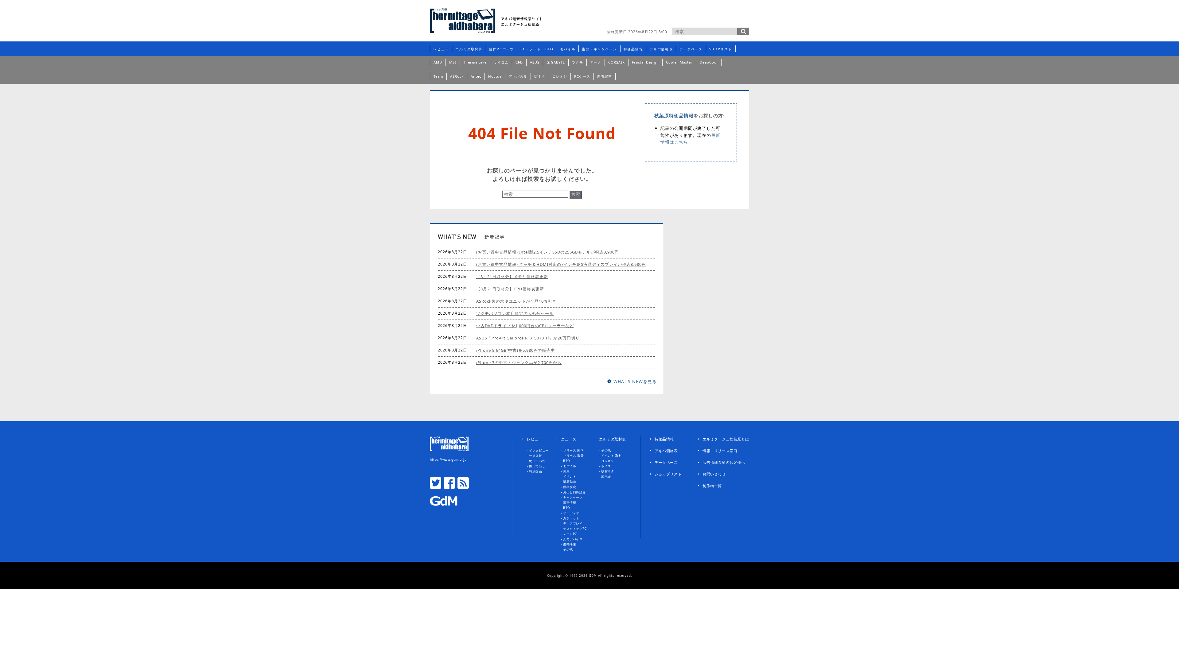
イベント (569, 476)
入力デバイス (573, 539)
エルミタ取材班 (469, 49)
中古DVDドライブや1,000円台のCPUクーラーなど (525, 325)
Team (438, 76)
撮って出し (537, 466)
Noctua (495, 76)
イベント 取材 (611, 455)
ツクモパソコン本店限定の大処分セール (515, 313)
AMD (438, 62)
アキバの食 (518, 76)
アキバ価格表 (661, 49)
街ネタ (539, 76)
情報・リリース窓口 (719, 450)
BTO (566, 461)
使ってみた (537, 461)
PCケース (582, 76)
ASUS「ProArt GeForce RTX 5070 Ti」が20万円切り (528, 338)
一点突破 (535, 455)
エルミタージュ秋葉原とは (725, 439)
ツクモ (577, 62)
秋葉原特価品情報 (674, 115)
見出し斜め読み (574, 492)
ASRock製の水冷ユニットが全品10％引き (516, 301)
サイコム (501, 62)
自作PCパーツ (501, 49)
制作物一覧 (712, 485)
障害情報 (569, 502)
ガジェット (571, 518)
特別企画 (535, 471)
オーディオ (571, 513)
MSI (452, 62)
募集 (566, 471)
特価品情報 (633, 49)
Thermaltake (475, 62)
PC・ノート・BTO (537, 49)
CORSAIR (616, 62)
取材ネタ (607, 471)
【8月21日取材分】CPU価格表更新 (510, 289)
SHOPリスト (720, 49)
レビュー (441, 49)
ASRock (457, 76)
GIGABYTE (556, 62)
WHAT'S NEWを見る (635, 381)
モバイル (568, 49)
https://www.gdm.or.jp (448, 459)
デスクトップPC (575, 528)
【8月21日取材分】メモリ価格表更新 (512, 276)
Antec (476, 76)
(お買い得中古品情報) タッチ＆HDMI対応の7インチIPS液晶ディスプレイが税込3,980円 (561, 264)
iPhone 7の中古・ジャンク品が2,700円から (519, 362)
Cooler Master (679, 62)
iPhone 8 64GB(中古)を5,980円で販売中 (515, 350)
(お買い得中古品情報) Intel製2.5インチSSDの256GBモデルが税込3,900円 (547, 252)
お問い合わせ (714, 474)
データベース (690, 49)
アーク (595, 62)
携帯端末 (569, 544)
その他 (568, 549)
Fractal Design (645, 62)
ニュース (568, 439)
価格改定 (569, 487)
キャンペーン (573, 497)
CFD (519, 62)
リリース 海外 (573, 455)
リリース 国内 (573, 450)
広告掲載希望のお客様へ (723, 462)
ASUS (534, 62)
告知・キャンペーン (599, 49)
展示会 (606, 476)
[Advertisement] (677, 17)
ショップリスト (668, 474)
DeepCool (709, 62)
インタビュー (539, 450)
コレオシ (559, 76)
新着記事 (604, 76)
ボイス (606, 466)
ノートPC (570, 534)
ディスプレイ (573, 523)
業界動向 (569, 481)
